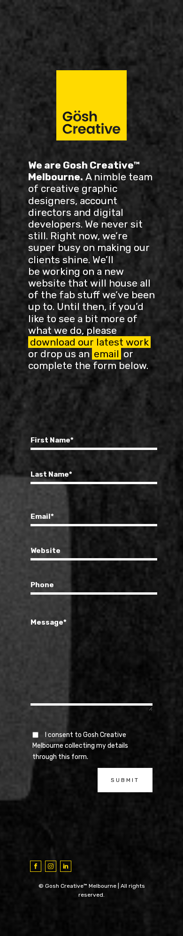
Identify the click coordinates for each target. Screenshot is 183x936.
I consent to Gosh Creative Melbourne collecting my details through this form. (80, 746)
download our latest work (89, 342)
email (106, 354)
